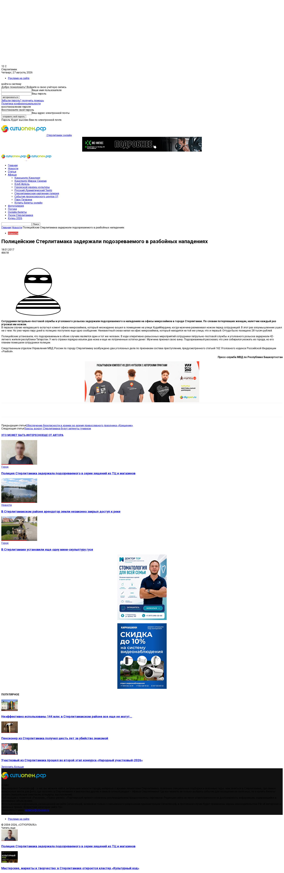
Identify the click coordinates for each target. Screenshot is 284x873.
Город (5, 466)
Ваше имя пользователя (46, 90)
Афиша (12, 174)
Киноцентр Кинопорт (27, 177)
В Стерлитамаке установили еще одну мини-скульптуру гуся (47, 549)
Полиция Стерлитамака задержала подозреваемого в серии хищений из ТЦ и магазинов (68, 473)
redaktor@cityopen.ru (37, 810)
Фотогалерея (16, 205)
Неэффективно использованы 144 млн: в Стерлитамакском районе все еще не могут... (66, 716)
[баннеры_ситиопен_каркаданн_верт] (142, 687)
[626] (142, 401)
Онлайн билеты (17, 212)
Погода (12, 209)
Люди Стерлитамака (20, 215)
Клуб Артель (22, 184)
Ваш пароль (39, 93)
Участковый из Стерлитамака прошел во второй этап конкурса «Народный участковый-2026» (72, 760)
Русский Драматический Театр (33, 190)
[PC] (142, 150)
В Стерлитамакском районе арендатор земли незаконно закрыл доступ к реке (60, 511)
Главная (13, 165)
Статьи (12, 171)
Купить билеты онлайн (28, 202)
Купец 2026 (15, 218)
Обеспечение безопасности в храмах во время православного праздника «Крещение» (79, 425)
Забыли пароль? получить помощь (22, 100)
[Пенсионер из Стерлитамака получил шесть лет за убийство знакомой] (9, 732)
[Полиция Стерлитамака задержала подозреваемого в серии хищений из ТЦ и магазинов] (19, 463)
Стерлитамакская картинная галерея (36, 193)
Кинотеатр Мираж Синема (30, 181)
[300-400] (142, 619)
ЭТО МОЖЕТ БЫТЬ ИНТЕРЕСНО (21, 435)
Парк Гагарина (23, 199)
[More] (103, 257)
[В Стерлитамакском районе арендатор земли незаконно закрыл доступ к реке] (19, 502)
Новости (13, 168)
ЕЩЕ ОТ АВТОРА (52, 435)
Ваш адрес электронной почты (51, 113)
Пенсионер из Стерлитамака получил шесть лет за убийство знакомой (54, 738)
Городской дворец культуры (32, 187)
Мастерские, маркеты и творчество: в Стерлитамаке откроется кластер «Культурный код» (70, 868)
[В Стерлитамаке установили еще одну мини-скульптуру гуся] (19, 540)
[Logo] (14, 159)
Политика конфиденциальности (21, 103)
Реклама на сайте (18, 78)
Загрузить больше (12, 766)
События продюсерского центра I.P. (36, 196)
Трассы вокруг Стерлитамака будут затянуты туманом (57, 428)
